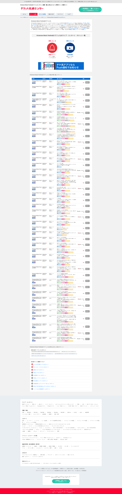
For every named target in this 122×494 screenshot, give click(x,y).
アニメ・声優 (63, 24)
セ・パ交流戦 (44, 420)
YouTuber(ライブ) (41, 406)
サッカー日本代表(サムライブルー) (42, 425)
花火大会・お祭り (63, 439)
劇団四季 (87, 412)
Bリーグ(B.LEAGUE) (91, 427)
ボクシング (42, 431)
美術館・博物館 (52, 446)
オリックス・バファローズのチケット (41, 367)
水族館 (35, 446)
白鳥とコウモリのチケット (39, 372)
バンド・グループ (48, 404)
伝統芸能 (44, 414)
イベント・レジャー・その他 (29, 435)
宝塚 (23, 412)
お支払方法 (82, 468)
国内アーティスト (25, 404)
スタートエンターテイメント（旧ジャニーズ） (64, 404)
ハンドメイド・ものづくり (37, 456)
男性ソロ (34, 404)
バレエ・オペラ (36, 414)
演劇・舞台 (25, 410)
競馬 (58, 431)
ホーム (24, 14)
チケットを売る (42, 14)
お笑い (81, 412)
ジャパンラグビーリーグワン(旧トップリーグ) (72, 429)
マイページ (60, 14)
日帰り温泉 (42, 454)
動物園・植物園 (43, 446)
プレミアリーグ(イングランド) (58, 425)
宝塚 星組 (49, 412)
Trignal (71, 28)
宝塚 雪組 (42, 412)
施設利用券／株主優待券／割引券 (30, 444)
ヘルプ (68, 14)
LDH (83, 404)
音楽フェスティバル (70, 23)
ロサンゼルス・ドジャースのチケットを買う (52, 463)
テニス (40, 427)
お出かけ (24, 452)
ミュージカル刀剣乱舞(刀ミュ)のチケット (42, 389)
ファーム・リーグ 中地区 (82, 420)
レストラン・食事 (47, 447)
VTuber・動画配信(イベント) (28, 439)
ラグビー (37, 429)
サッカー (24, 425)
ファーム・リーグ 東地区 (69, 420)
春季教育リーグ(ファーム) (27, 424)
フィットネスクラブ (75, 446)
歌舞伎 (50, 414)
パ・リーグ (36, 420)
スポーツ (24, 418)
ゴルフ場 (60, 446)
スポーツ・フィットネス (60, 454)
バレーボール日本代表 (70, 427)
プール (23, 447)
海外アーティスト (83, 406)
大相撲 (23, 431)
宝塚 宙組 (56, 412)
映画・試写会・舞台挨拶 (52, 439)
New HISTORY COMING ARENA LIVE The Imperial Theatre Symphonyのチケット (46, 351)
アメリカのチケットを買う (27, 463)
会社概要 (76, 468)
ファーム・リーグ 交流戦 (31, 422)
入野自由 (34, 24)
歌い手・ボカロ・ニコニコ (92, 404)
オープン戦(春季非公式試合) (55, 420)
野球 (23, 420)
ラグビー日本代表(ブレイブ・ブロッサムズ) (51, 429)
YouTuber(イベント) (67, 437)
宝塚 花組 (29, 412)
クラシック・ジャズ (94, 406)
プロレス (35, 431)
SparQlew (75, 28)
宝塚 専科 (62, 412)
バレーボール (47, 427)
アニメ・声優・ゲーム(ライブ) (28, 406)
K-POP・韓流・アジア (72, 406)
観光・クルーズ (71, 454)
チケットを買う (33, 14)
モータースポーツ (50, 431)
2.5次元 (75, 412)
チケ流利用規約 (54, 468)
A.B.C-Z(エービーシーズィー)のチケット (69, 351)
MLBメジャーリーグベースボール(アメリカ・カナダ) (59, 424)
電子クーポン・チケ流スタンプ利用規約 (77, 470)
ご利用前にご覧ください (90, 9)
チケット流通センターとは (43, 468)
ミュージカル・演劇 (26, 414)
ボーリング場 (30, 447)
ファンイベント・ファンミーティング (29, 437)
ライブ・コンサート (27, 402)
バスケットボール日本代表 (27, 429)
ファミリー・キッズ (41, 439)
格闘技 (29, 431)
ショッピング (38, 447)
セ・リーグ (29, 420)
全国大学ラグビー (87, 429)
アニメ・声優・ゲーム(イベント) (46, 437)
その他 (60, 447)
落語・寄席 (56, 414)
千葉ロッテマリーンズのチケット (40, 378)
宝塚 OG (69, 412)
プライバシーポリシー (41, 470)
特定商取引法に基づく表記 (61, 470)
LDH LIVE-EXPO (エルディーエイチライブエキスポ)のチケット (66, 353)
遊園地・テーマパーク (26, 446)
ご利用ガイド (62, 468)
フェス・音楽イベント (61, 406)
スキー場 (66, 446)
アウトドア (50, 454)
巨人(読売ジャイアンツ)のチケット (41, 380)
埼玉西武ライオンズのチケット (40, 375)
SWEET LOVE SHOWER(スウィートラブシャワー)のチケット (42, 353)
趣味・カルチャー (25, 456)
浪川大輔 (84, 23)
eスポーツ (58, 437)
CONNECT (84, 28)
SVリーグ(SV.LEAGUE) (58, 427)
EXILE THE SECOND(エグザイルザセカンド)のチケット (45, 386)
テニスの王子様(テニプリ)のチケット (41, 364)
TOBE (78, 404)
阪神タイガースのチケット (39, 369)
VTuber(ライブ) (50, 406)
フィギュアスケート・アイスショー (29, 427)
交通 (55, 447)
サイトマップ (50, 470)
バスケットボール (80, 427)
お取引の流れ (70, 468)
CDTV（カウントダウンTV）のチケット (38, 355)
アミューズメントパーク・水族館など (29, 454)
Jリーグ (30, 425)
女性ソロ (40, 404)
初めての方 (51, 14)
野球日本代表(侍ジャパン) (41, 424)
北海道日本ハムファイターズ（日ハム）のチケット (44, 383)
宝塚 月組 (35, 412)
